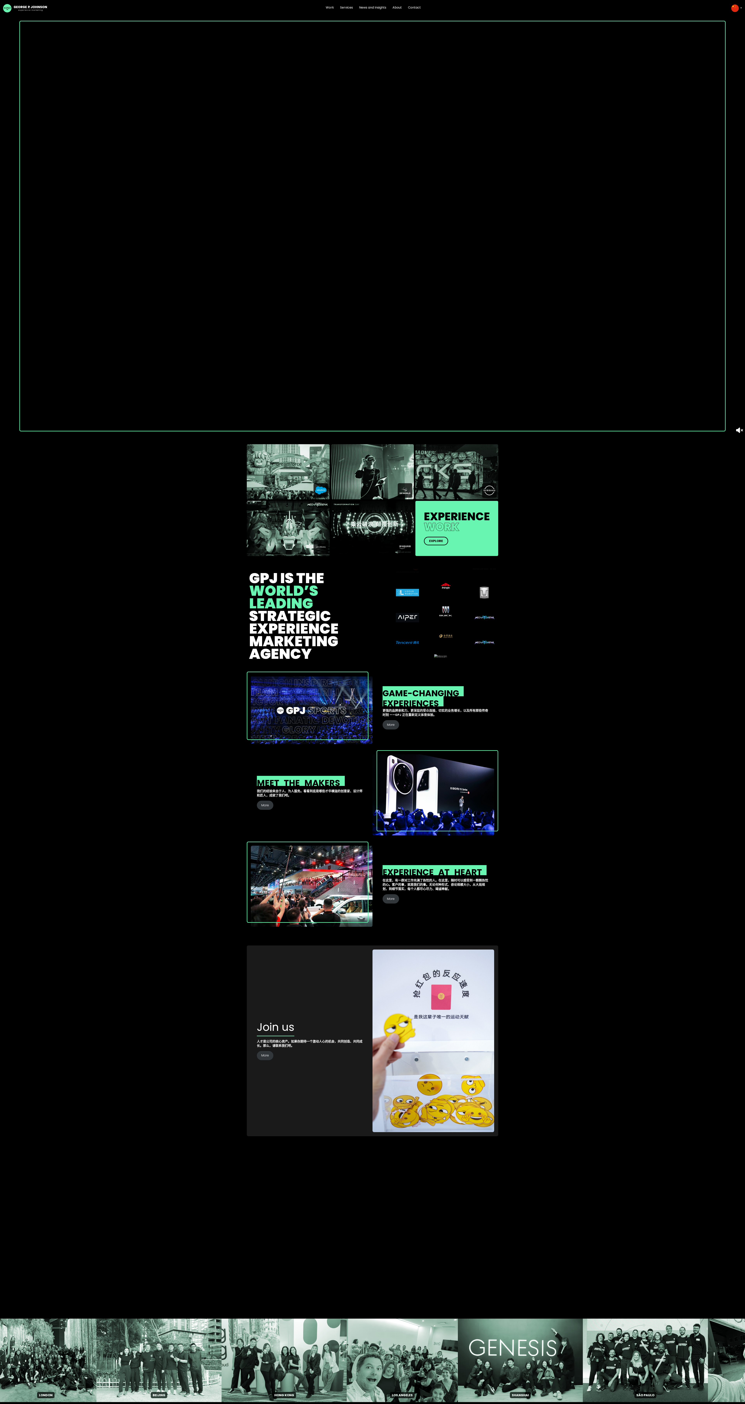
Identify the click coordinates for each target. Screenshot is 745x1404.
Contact (414, 7)
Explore (436, 541)
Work (330, 7)
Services (346, 7)
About (397, 7)
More (391, 724)
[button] (736, 8)
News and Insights (372, 7)
